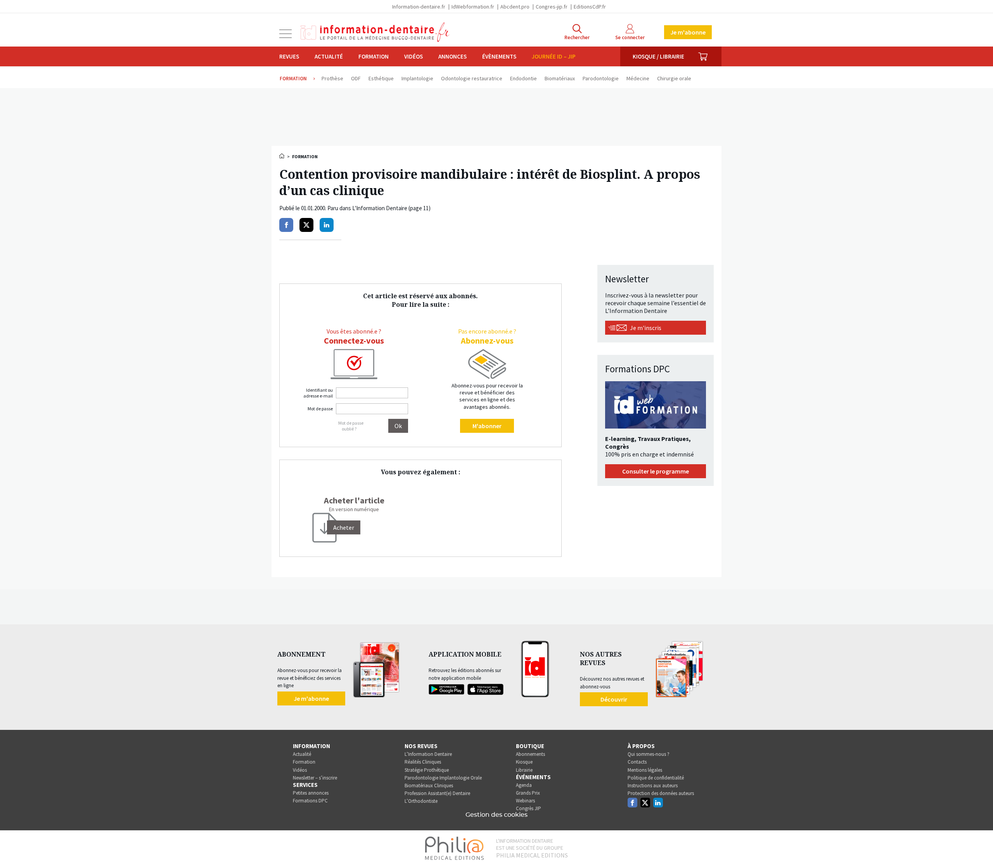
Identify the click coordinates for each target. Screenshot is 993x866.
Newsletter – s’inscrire (315, 777)
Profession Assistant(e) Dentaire (437, 793)
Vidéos (413, 56)
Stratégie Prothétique (427, 770)
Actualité (329, 56)
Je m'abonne (688, 32)
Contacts (637, 762)
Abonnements (530, 754)
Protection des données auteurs (661, 793)
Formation (373, 56)
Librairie (524, 770)
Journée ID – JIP (554, 56)
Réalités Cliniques (423, 762)
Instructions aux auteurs (653, 785)
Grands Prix (528, 793)
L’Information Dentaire (428, 754)
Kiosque (524, 762)
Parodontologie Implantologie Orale (443, 777)
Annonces (452, 56)
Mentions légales (645, 770)
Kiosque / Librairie (658, 56)
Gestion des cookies (496, 815)
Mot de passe (320, 408)
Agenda (524, 785)
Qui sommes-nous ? (648, 754)
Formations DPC (310, 800)
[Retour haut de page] (979, 846)
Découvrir (613, 699)
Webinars (525, 800)
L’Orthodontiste (421, 801)
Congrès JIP (528, 808)
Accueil (282, 156)
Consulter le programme (655, 471)
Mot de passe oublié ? (350, 426)
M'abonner (487, 426)
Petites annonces (311, 793)
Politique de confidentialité (656, 777)
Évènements (499, 56)
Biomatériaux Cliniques (429, 785)
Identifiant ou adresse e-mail (318, 393)
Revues (289, 56)
